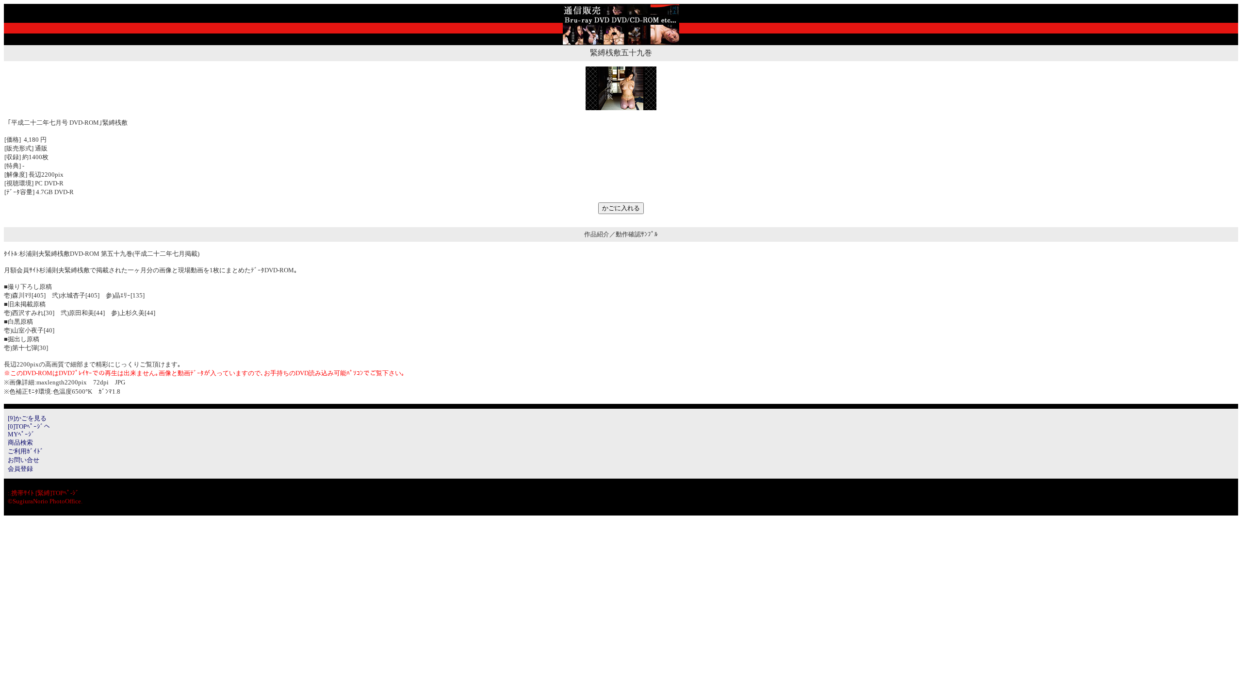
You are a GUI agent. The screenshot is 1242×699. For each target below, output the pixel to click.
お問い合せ (23, 460)
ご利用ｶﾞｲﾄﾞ (26, 451)
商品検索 (20, 442)
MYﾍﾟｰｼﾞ (21, 434)
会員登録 (20, 468)
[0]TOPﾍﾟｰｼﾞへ (29, 426)
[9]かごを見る (27, 418)
